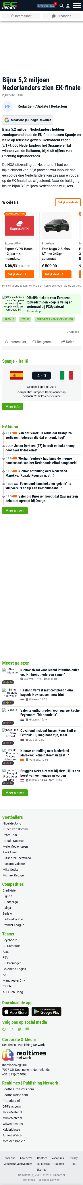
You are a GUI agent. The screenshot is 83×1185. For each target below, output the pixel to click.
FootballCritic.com (15, 1095)
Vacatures (58, 1158)
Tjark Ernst (10, 852)
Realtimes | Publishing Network (41, 1179)
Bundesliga (10, 902)
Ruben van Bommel (16, 829)
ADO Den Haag (13, 992)
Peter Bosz (10, 835)
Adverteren (26, 1158)
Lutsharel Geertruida (17, 858)
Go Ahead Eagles (14, 969)
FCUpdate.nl (11, 1100)
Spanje (9, 319)
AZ (4, 974)
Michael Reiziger (14, 875)
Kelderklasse (11, 1129)
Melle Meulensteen (15, 846)
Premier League (13, 925)
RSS (73, 1163)
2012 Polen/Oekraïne (47, 396)
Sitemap (41, 1169)
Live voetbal (46, 5)
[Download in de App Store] (15, 1011)
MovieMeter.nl (12, 1112)
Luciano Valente (14, 864)
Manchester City (14, 980)
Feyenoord (10, 940)
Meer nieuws (15, 510)
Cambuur (9, 986)
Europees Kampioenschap (55, 319)
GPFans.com (12, 1106)
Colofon (59, 1163)
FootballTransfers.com (18, 1089)
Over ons (10, 1158)
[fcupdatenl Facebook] (4, 1029)
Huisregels (43, 1163)
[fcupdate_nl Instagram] (11, 1029)
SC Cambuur (11, 946)
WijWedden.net (13, 1124)
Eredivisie (9, 890)
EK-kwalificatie (13, 919)
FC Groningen (12, 963)
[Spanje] (17, 375)
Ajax (6, 951)
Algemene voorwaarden (18, 1163)
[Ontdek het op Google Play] (46, 1011)
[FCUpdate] (9, 5)
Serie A (7, 913)
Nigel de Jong (12, 823)
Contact (42, 1158)
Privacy (73, 1158)
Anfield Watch (12, 1135)
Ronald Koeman (14, 840)
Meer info (13, 406)
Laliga (7, 907)
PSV (5, 957)
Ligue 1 (8, 896)
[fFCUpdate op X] (19, 1029)
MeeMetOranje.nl (14, 1141)
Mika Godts (10, 869)
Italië (25, 319)
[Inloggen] (66, 6)
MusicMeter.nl (12, 1118)
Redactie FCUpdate (33, 106)
